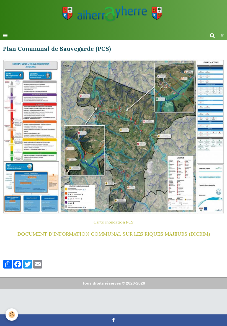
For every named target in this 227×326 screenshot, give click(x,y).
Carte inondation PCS (113, 222)
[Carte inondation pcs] (113, 136)
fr (222, 35)
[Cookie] (12, 314)
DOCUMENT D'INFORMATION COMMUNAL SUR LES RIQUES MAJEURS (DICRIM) (113, 234)
